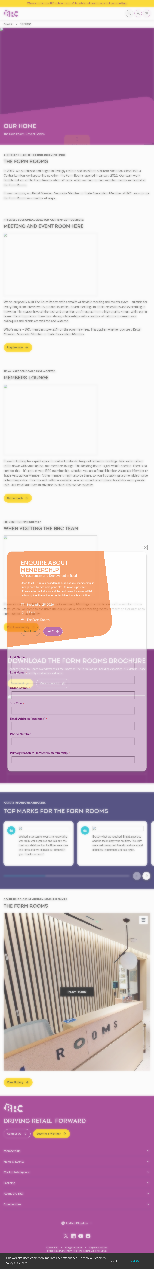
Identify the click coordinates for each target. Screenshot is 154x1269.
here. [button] (24, 1263)
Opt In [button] (115, 1260)
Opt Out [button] (135, 1260)
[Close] (148, 510)
